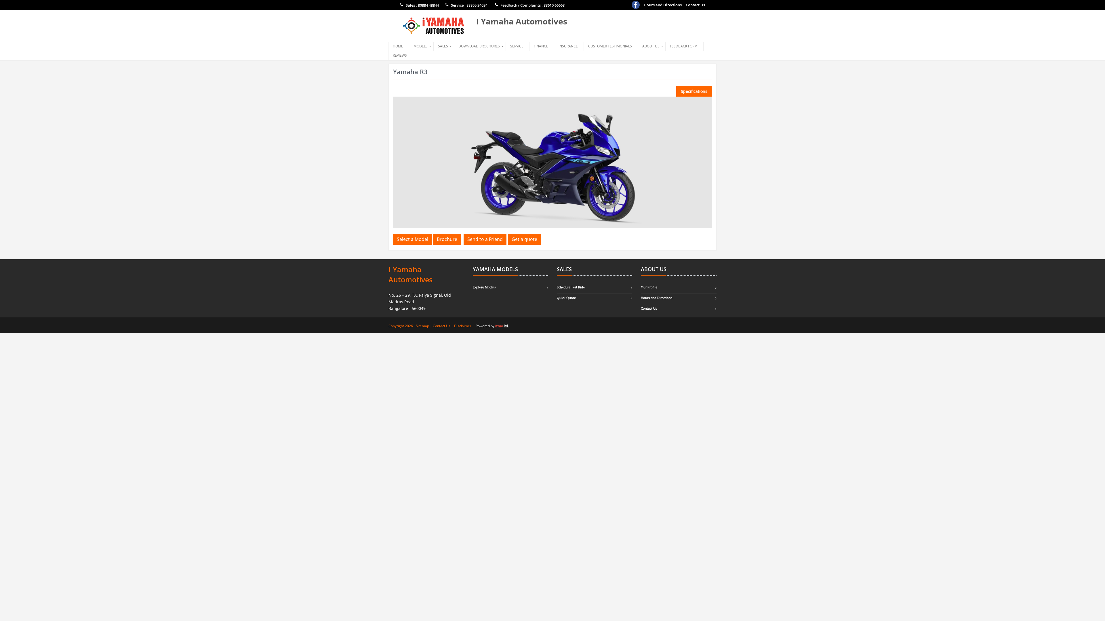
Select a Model (412, 239)
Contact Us (695, 4)
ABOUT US (651, 46)
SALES (443, 46)
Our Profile (649, 287)
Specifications (694, 91)
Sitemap (422, 325)
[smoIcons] (636, 5)
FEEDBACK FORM (684, 46)
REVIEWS (400, 55)
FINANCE (541, 46)
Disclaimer (462, 325)
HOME (398, 46)
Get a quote (524, 239)
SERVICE (516, 46)
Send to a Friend (485, 239)
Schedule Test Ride (571, 287)
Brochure (447, 239)
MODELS (421, 46)
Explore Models (484, 287)
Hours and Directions (663, 4)
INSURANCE (568, 46)
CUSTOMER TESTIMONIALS (610, 46)
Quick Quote (566, 298)
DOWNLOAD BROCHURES (479, 46)
